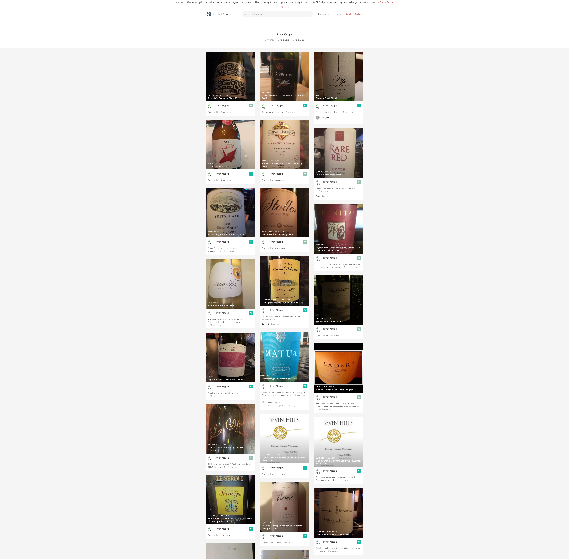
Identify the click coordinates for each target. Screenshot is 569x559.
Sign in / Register (354, 14)
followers (284, 39)
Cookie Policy (386, 2)
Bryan (318, 196)
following (299, 39)
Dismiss (285, 7)
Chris (327, 117)
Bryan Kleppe (222, 105)
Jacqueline (266, 324)
